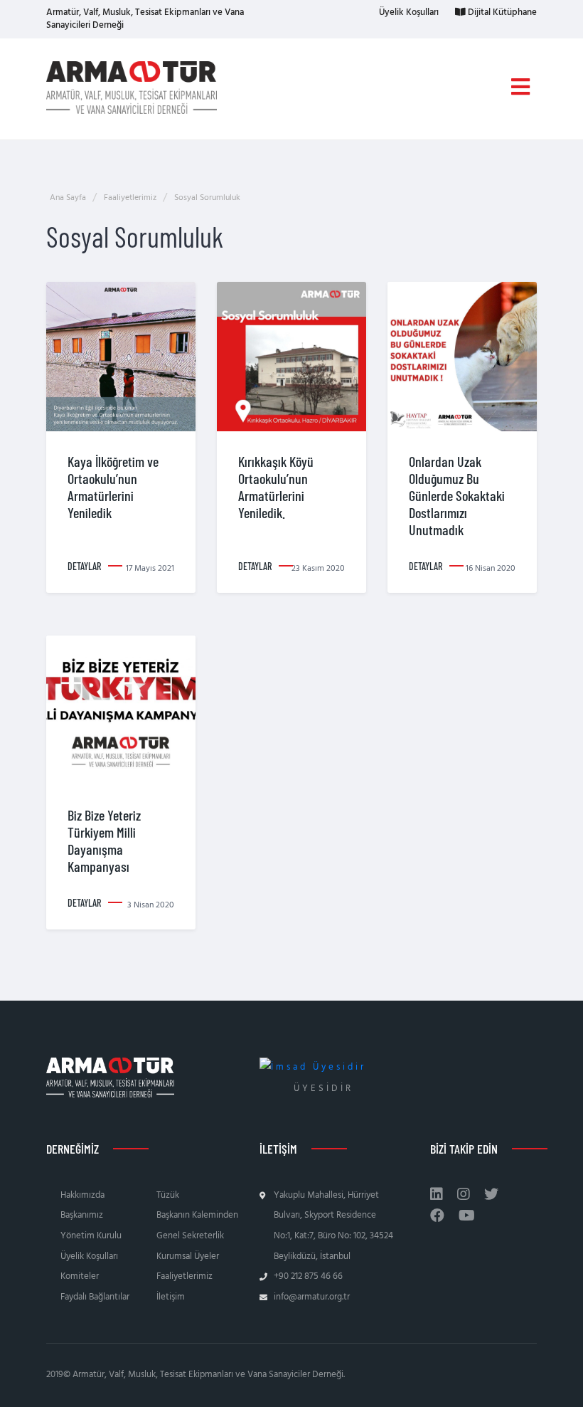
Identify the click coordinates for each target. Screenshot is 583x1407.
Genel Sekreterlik (190, 1235)
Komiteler (79, 1276)
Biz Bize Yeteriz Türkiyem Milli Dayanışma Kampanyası (104, 840)
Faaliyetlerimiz (184, 1276)
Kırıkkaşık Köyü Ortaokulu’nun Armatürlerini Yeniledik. (276, 487)
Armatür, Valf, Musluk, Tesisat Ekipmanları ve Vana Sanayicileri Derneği (145, 19)
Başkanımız (81, 1215)
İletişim (170, 1297)
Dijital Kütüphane (501, 12)
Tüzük (167, 1195)
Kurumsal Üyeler (187, 1256)
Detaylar (84, 566)
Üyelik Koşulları (408, 12)
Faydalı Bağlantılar (94, 1297)
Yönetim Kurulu (91, 1235)
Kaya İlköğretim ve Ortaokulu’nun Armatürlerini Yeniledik (113, 487)
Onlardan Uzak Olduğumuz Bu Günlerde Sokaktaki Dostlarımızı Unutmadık (457, 495)
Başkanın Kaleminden (197, 1215)
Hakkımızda (82, 1195)
